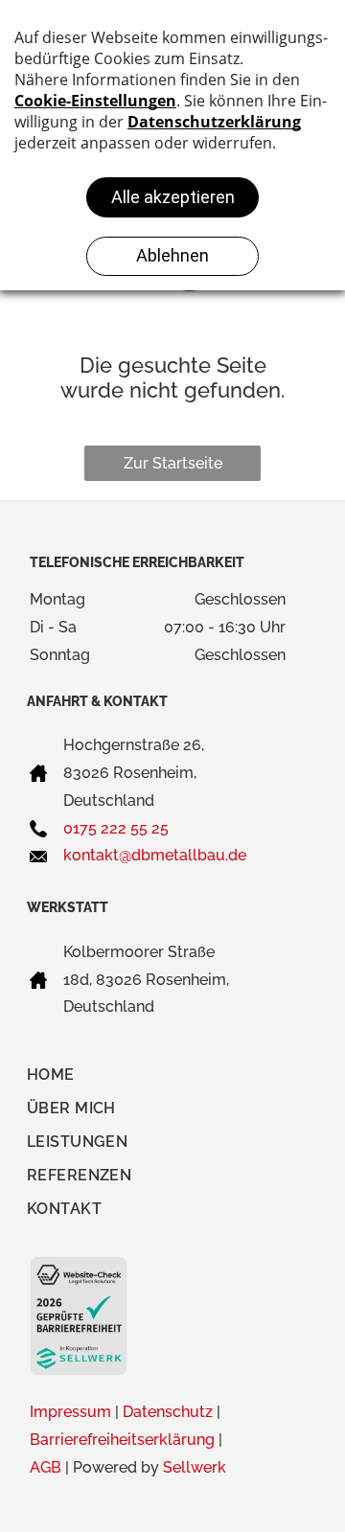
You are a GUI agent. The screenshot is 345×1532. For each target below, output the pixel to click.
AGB (45, 1467)
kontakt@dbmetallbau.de (154, 855)
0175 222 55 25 (116, 828)
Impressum (70, 1412)
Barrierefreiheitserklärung (122, 1439)
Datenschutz (168, 1412)
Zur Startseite (173, 463)
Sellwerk (194, 1467)
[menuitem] (61, 1079)
